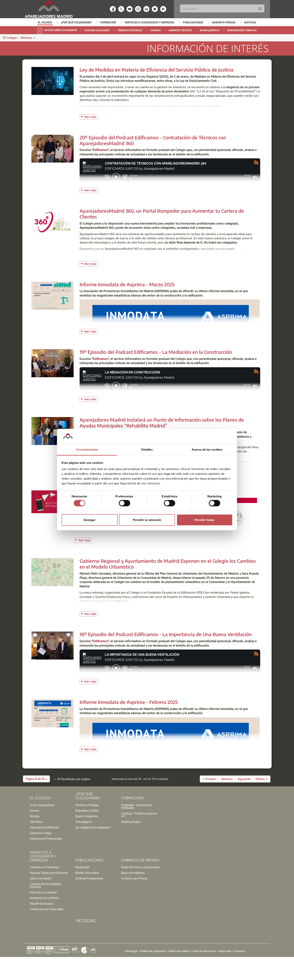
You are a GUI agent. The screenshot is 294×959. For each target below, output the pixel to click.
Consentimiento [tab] (87, 449)
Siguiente (244, 779)
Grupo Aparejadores (42, 805)
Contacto (239, 951)
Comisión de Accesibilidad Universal (45, 885)
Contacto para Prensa (134, 878)
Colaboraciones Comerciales (46, 909)
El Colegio (45, 22)
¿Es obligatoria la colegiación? (93, 827)
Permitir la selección (147, 519)
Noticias (250, 22)
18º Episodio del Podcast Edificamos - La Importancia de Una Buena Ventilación (166, 634)
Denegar (89, 519)
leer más (90, 116)
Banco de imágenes (133, 872)
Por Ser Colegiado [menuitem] (97, 30)
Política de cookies (179, 951)
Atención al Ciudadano (43, 892)
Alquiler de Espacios (42, 903)
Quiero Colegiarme (86, 816)
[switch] (124, 503)
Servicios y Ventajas (87, 805)
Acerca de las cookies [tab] (207, 449)
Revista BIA (82, 867)
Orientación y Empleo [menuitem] (242, 30)
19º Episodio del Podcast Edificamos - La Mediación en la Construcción (156, 352)
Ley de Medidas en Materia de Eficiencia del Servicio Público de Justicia (156, 70)
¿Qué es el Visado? (41, 878)
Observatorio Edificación (44, 827)
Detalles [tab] (147, 449)
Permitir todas (204, 519)
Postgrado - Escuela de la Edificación (136, 806)
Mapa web (225, 951)
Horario (34, 810)
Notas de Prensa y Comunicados (140, 867)
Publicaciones (193, 22)
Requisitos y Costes (87, 810)
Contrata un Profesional (44, 867)
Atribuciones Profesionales (46, 838)
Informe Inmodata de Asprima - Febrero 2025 (129, 702)
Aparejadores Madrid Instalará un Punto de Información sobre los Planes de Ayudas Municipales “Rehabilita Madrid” (162, 422)
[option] (45, 22)
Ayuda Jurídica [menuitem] (209, 30)
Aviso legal (131, 951)
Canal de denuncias (204, 951)
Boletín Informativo (87, 872)
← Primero (209, 779)
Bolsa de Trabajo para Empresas (49, 872)
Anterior (227, 779)
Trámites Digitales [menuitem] (130, 30)
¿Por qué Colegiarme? (76, 22)
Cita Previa (36, 821)
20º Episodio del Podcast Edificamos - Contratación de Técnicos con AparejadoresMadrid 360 (153, 140)
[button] (36, 778)
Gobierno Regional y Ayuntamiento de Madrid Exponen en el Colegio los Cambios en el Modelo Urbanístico (168, 564)
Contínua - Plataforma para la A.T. (139, 814)
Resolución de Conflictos (44, 898)
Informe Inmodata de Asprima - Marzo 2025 (127, 284)
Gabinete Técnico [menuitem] (180, 30)
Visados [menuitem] (155, 30)
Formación (108, 22)
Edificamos (100, 150)
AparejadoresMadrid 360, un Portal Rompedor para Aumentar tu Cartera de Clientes (162, 214)
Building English (131, 821)
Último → (261, 779)
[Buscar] (260, 9)
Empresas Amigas (40, 833)
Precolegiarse (83, 821)
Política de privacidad (152, 951)
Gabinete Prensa (223, 22)
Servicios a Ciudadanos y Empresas (149, 22)
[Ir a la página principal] (48, 9)
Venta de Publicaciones (89, 878)
